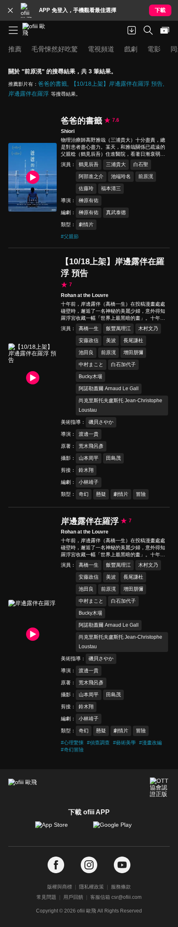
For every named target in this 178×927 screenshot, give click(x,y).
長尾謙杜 (133, 340)
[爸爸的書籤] (32, 177)
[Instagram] (89, 865)
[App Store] (60, 828)
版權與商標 (59, 887)
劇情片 (86, 224)
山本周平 (89, 458)
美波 (111, 340)
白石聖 (140, 164)
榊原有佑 (89, 200)
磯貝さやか (101, 422)
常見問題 (46, 897)
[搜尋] (148, 30)
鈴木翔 (86, 470)
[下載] (132, 30)
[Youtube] (122, 865)
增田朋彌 (133, 352)
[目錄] (13, 30)
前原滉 (145, 176)
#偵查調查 (98, 743)
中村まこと (91, 364)
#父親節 (70, 236)
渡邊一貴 (89, 434)
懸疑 (101, 494)
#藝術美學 (124, 743)
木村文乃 (148, 328)
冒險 (141, 494)
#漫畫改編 (150, 743)
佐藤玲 (86, 188)
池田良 (86, 352)
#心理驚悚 (72, 743)
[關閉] (10, 10)
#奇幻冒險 (72, 750)
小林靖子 (89, 482)
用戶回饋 (73, 897)
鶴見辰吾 (89, 164)
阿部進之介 (91, 176)
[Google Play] (118, 828)
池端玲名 (121, 176)
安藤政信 (89, 340)
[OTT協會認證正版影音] (160, 787)
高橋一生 (89, 328)
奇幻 (84, 494)
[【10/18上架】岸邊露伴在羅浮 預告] (32, 377)
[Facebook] (56, 865)
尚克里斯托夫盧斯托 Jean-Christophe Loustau (120, 405)
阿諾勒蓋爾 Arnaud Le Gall (109, 388)
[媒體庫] (165, 30)
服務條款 (121, 887)
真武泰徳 (116, 212)
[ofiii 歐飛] (36, 30)
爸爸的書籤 (52, 83)
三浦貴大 (116, 164)
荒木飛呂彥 (91, 446)
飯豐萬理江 (118, 328)
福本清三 (111, 188)
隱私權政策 (91, 887)
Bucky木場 (90, 376)
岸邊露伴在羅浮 (28, 93)
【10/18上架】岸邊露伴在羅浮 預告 (117, 83)
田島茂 (113, 458)
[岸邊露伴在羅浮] (32, 634)
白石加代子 (123, 364)
